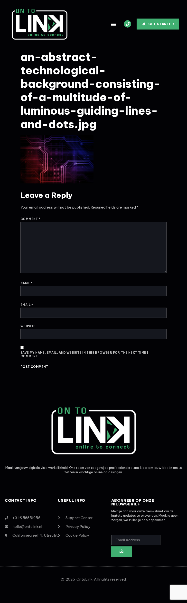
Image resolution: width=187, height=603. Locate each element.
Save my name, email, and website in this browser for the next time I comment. (84, 354)
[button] (114, 24)
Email (26, 305)
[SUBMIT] (121, 551)
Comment (30, 219)
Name (26, 283)
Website (28, 326)
